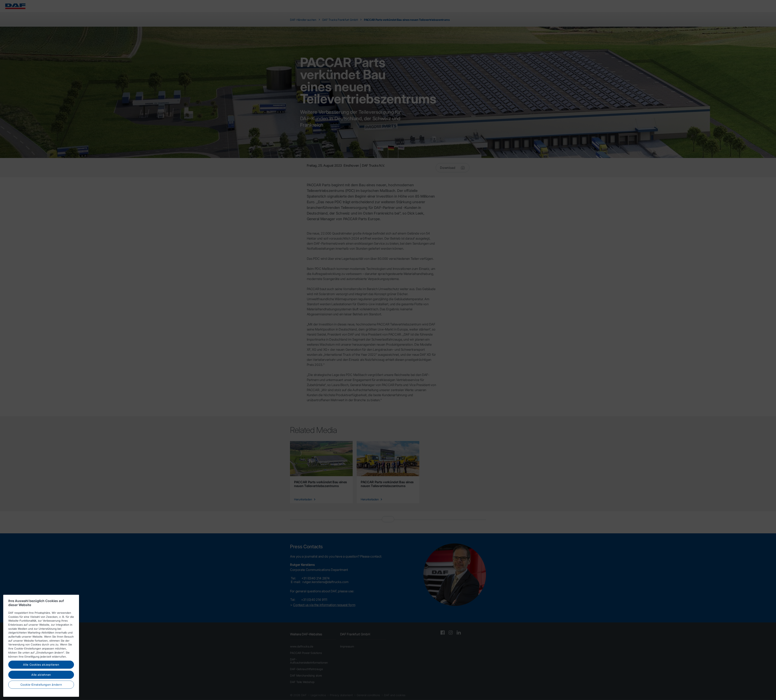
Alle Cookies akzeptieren (41, 664)
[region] (41, 646)
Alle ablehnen (41, 674)
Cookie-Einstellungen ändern (41, 684)
